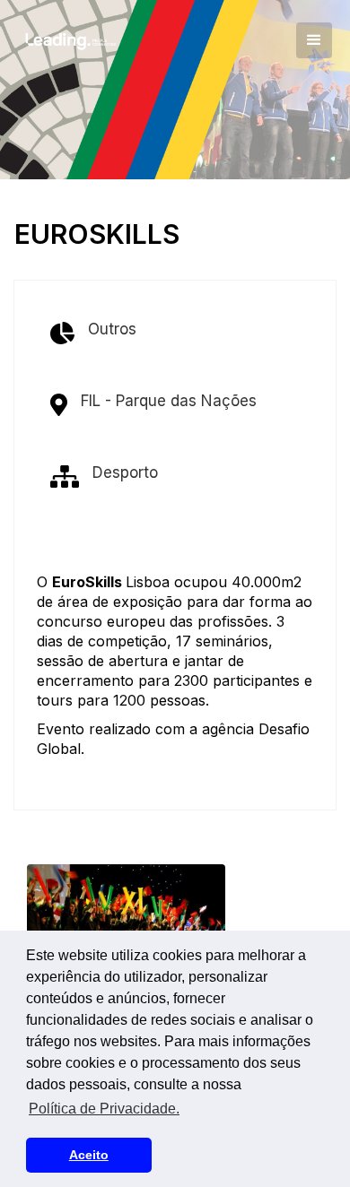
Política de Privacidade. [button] (104, 1108)
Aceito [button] (89, 1155)
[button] (314, 40)
